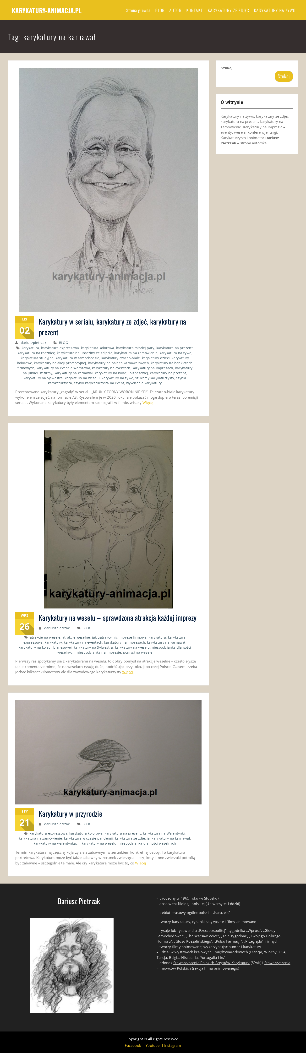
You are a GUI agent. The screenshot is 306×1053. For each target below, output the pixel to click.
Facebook (133, 1045)
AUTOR (175, 10)
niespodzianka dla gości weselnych (147, 843)
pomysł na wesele (137, 652)
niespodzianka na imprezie (99, 652)
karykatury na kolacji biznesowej (121, 373)
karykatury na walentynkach (57, 843)
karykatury (53, 642)
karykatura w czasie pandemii (88, 838)
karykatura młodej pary (135, 348)
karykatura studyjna (37, 358)
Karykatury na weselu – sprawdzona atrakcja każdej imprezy (118, 617)
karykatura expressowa (60, 348)
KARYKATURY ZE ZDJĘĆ (228, 10)
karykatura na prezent (174, 348)
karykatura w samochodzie (77, 358)
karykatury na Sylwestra (43, 378)
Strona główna (138, 10)
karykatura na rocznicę (36, 353)
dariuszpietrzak (33, 342)
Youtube (152, 1045)
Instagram (172, 1045)
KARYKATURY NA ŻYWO (274, 10)
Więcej (147, 402)
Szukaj (226, 67)
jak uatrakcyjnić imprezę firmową (119, 637)
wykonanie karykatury (144, 383)
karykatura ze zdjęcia (132, 838)
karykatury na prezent (168, 373)
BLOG (159, 10)
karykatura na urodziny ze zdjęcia (84, 353)
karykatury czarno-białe (120, 358)
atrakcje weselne (76, 637)
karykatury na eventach (111, 368)
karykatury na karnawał (74, 373)
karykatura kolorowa (97, 348)
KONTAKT (194, 10)
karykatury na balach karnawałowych (118, 363)
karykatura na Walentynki (164, 833)
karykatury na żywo (117, 378)
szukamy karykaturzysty (154, 378)
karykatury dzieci (156, 358)
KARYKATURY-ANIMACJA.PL (47, 10)
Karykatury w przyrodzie (70, 813)
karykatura (30, 348)
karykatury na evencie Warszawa (63, 368)
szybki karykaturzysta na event (99, 383)
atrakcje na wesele (45, 637)
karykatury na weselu (82, 378)
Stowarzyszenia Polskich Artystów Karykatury (211, 962)
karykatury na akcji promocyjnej (60, 363)
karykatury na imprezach (152, 368)
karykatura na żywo (175, 353)
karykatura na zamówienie (136, 353)
